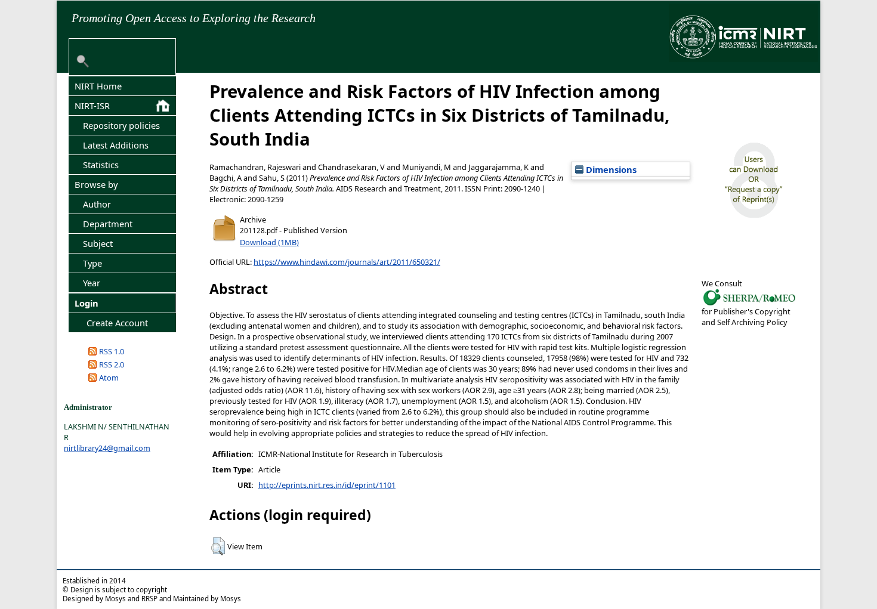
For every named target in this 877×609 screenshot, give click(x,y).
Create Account (117, 323)
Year (91, 283)
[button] (218, 546)
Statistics (101, 165)
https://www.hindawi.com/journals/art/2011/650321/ (347, 261)
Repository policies (121, 125)
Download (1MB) (269, 242)
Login (86, 303)
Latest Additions (116, 145)
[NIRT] (749, 304)
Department (107, 224)
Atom (109, 377)
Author (97, 204)
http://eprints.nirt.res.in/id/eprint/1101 (327, 485)
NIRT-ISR (92, 106)
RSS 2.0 (111, 364)
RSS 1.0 (111, 351)
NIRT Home (98, 86)
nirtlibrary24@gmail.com (107, 448)
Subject (98, 243)
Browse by (96, 184)
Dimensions (610, 169)
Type (92, 263)
